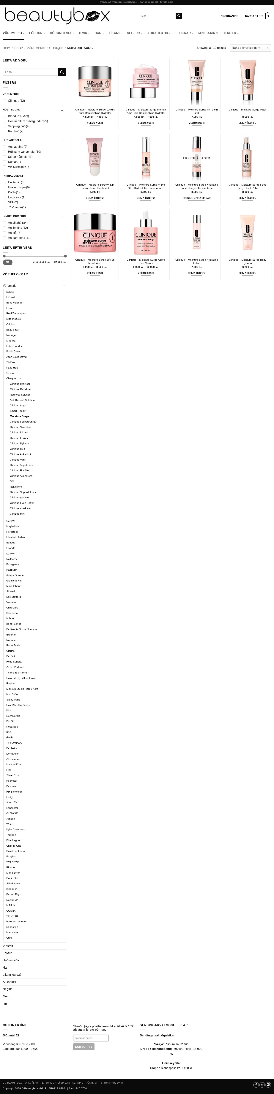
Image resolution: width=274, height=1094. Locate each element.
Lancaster (12, 807)
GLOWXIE (12, 813)
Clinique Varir (18, 459)
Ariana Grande (15, 575)
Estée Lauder (14, 345)
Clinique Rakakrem (21, 389)
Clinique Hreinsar (20, 383)
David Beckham (15, 851)
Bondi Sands (13, 623)
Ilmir (83, 33)
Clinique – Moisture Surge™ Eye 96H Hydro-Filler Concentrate (146, 186)
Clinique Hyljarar (19, 443)
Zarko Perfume (15, 666)
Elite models (13, 318)
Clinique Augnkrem (21, 475)
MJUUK (10, 905)
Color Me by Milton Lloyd (21, 677)
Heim (6, 48)
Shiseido (11, 591)
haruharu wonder (16, 921)
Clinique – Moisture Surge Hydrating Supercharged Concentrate (196, 186)
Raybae (10, 683)
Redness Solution (20, 394)
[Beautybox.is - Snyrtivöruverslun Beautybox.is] (68, 16)
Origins (10, 324)
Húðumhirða (61, 33)
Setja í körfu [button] (248, 123)
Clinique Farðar (19, 438)
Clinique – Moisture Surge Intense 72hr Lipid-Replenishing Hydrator (146, 111)
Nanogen (11, 335)
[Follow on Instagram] (262, 1085)
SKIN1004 (12, 916)
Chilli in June (13, 845)
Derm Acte (12, 753)
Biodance (11, 888)
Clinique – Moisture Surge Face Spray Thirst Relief (247, 186)
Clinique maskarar (20, 508)
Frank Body (13, 645)
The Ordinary (14, 742)
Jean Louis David (16, 356)
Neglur (133, 33)
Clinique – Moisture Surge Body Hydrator (247, 261)
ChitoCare (12, 607)
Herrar (229, 33)
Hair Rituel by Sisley (18, 704)
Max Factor (13, 872)
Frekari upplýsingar (197, 198)
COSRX (10, 910)
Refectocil (12, 531)
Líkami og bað (12, 974)
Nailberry (11, 558)
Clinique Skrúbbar (20, 427)
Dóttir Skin (12, 878)
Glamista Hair (14, 580)
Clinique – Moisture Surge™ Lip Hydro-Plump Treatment (95, 186)
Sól (12, 481)
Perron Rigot (13, 894)
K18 (8, 732)
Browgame (12, 564)
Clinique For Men (20, 470)
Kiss (8, 710)
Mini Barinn (208, 33)
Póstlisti (92, 1083)
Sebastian (12, 926)
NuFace (11, 639)
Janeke (10, 818)
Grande (10, 547)
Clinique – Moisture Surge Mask (247, 109)
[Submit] (179, 16)
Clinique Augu (18, 405)
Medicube (12, 932)
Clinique (56, 48)
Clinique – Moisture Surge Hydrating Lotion (196, 261)
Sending (77, 1083)
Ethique (10, 542)
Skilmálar (31, 1083)
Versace (11, 602)
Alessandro (13, 759)
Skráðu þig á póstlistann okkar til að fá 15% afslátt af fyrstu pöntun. (103, 1028)
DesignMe (12, 899)
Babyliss (11, 856)
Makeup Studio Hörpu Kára (22, 688)
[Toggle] (63, 285)
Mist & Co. (12, 694)
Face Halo (12, 367)
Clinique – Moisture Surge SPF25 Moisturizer (95, 261)
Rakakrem (16, 486)
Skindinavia (13, 883)
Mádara (10, 340)
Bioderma (12, 612)
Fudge (10, 797)
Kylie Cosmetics (15, 829)
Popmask (11, 780)
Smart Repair (18, 410)
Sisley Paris (13, 699)
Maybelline (12, 526)
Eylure (10, 291)
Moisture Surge (19, 416)
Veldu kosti (95, 123)
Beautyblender (14, 302)
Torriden (11, 834)
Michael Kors (14, 764)
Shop (18, 48)
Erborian (11, 634)
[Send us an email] (268, 1085)
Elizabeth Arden (15, 537)
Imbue (10, 618)
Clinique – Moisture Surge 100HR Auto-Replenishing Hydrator (95, 111)
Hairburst (11, 569)
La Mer (10, 553)
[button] (258, 16)
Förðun (35, 33)
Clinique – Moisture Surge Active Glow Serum (146, 261)
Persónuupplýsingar (55, 1083)
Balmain (11, 786)
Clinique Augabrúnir (21, 465)
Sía (8, 262)
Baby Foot (12, 329)
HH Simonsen (14, 791)
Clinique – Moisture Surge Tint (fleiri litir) (197, 111)
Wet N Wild (12, 861)
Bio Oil (10, 721)
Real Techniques (16, 313)
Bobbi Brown (13, 351)
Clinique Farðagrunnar (23, 421)
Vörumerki (12, 33)
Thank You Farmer (17, 672)
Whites (10, 824)
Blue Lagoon (13, 840)
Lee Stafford (13, 596)
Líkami (114, 33)
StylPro (10, 362)
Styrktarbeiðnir (112, 1083)
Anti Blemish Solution (22, 400)
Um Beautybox (12, 1083)
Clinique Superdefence (23, 492)
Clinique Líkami (19, 432)
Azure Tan (12, 802)
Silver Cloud (13, 775)
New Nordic (13, 715)
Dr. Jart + (11, 748)
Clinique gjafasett (20, 497)
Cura (9, 937)
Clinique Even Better (22, 502)
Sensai (10, 372)
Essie (9, 307)
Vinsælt (8, 946)
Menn (6, 996)
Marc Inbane (13, 585)
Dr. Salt (10, 656)
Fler (8, 769)
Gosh (9, 737)
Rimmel (10, 867)
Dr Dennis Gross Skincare (21, 629)
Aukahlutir (157, 33)
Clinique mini (17, 513)
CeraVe (10, 520)
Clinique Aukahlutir (21, 454)
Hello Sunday (14, 661)
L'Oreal (10, 297)
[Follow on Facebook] (256, 1085)
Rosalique (12, 726)
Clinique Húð (17, 448)
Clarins (10, 650)
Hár (98, 33)
